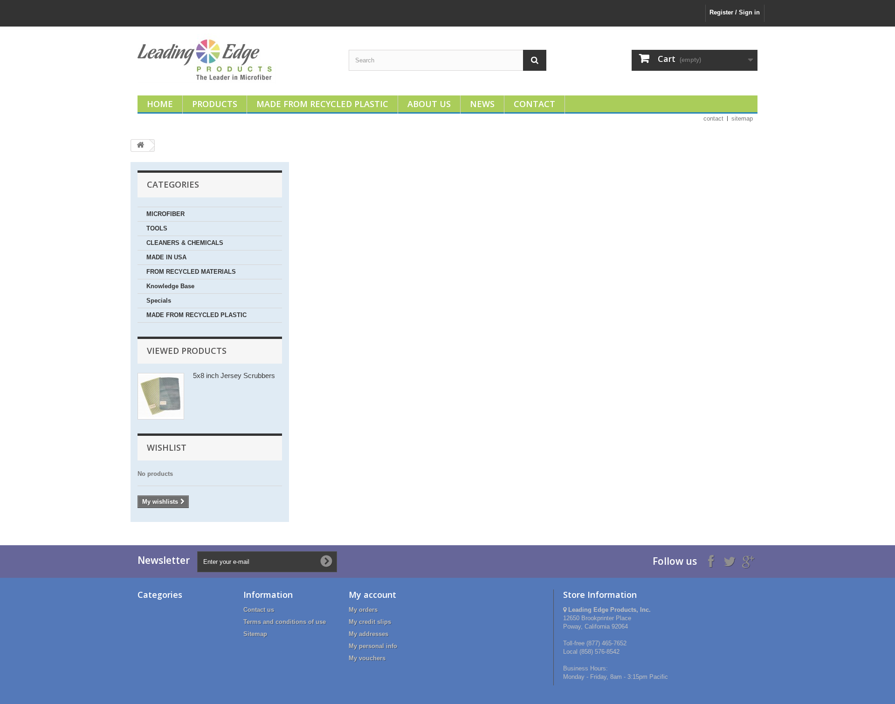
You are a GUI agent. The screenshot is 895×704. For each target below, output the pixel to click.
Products (214, 103)
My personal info (373, 646)
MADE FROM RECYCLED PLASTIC (196, 314)
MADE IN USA (166, 257)
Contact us (258, 609)
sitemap (742, 118)
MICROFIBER (165, 213)
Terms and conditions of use (284, 621)
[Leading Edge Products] (236, 59)
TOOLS (156, 228)
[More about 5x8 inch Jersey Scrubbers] (161, 396)
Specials (158, 300)
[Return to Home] (140, 145)
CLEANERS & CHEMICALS (184, 242)
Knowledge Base (170, 286)
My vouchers (367, 658)
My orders (363, 609)
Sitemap (255, 633)
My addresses (368, 633)
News (482, 103)
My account (372, 594)
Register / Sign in (734, 12)
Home (160, 103)
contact (713, 118)
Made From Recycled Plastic (322, 103)
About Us (429, 103)
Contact (534, 103)
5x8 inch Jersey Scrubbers (234, 375)
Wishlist (166, 447)
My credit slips (370, 621)
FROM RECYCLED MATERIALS (191, 271)
